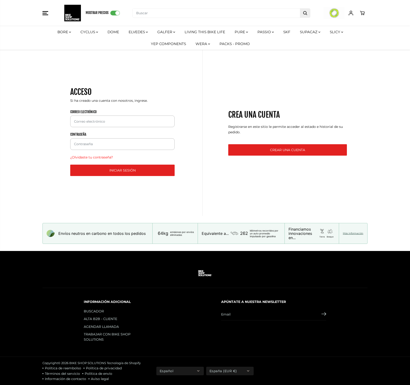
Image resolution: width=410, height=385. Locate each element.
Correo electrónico (83, 112)
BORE (63, 32)
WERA (202, 44)
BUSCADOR (94, 311)
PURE (240, 32)
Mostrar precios (97, 13)
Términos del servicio (62, 373)
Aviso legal (100, 379)
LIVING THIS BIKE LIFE (205, 32)
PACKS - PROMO (234, 44)
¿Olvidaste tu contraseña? (91, 157)
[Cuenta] (351, 13)
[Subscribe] (323, 314)
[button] (45, 13)
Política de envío (98, 373)
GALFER (165, 32)
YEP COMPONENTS (168, 44)
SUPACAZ (309, 32)
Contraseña (78, 134)
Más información (353, 233)
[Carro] (362, 13)
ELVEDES (137, 32)
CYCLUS (88, 32)
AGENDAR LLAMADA (101, 327)
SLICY (335, 32)
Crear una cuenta (287, 150)
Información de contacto (65, 379)
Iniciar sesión (122, 170)
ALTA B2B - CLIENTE (100, 319)
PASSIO (264, 32)
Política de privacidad (104, 368)
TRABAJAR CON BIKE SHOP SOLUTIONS (107, 337)
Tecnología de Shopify (124, 363)
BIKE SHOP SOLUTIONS (87, 363)
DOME (113, 32)
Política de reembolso (63, 368)
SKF (286, 32)
